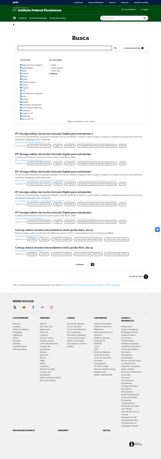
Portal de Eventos (58, 18)
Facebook (33, 307)
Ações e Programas (129, 329)
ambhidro (63, 430)
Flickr (42, 307)
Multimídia (26, 116)
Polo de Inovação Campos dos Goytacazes (47, 372)
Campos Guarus (47, 341)
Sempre (54, 74)
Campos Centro (47, 338)
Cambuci (44, 335)
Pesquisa (17, 341)
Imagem (25, 88)
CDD (96, 349)
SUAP (96, 346)
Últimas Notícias (20, 349)
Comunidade (100, 318)
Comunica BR (78, 2)
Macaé (43, 358)
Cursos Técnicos (74, 326)
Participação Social (129, 332)
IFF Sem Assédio (101, 366)
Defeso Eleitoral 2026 (103, 375)
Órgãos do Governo (141, 2)
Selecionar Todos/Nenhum (32, 65)
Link (23, 91)
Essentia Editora (20, 346)
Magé (42, 360)
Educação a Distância (76, 335)
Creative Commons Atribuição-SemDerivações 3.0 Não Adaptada (91, 285)
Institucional (126, 326)
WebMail (98, 343)
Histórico (17, 324)
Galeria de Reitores (21, 329)
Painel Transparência (130, 395)
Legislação (125, 2)
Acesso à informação (95, 2)
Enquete (25, 102)
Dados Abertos (127, 369)
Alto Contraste (130, 9)
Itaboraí (43, 352)
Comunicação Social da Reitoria (30, 142)
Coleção (25, 74)
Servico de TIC (28, 119)
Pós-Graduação (74, 332)
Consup (44, 239)
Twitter (15, 307)
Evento (24, 79)
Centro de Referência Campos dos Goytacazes (49, 346)
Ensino (16, 338)
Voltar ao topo (135, 276)
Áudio (24, 71)
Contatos (22, 18)
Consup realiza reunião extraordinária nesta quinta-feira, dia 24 (54, 230)
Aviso (24, 96)
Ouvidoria (98, 360)
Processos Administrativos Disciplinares (128, 380)
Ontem (53, 65)
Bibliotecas (99, 329)
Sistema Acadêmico (102, 326)
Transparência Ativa (129, 420)
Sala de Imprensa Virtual (104, 369)
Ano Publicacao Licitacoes (32, 93)
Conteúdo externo (29, 82)
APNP (122, 146)
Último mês (55, 71)
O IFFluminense (20, 318)
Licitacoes (26, 110)
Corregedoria (100, 363)
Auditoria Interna (128, 335)
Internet (70, 146)
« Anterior (79, 264)
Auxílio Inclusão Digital (39, 146)
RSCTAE (106, 430)
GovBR (16, 2)
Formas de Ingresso (75, 324)
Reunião (32, 239)
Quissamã (44, 366)
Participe (112, 2)
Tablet (58, 146)
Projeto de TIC (27, 113)
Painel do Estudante (102, 324)
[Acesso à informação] (136, 444)
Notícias (25, 99)
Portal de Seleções (38, 18)
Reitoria (43, 324)
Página (24, 76)
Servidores (126, 352)
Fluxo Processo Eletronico (32, 108)
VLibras (145, 9)
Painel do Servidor (102, 338)
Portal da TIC (99, 341)
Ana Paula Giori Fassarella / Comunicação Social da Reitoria (41, 180)
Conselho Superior (62, 239)
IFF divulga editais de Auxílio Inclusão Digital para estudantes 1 (54, 133)
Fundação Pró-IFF (129, 417)
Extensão (17, 343)
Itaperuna (44, 355)
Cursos (71, 318)
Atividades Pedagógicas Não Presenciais (97, 146)
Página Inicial (14, 24)
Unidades (45, 318)
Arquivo (25, 85)
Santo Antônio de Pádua (50, 378)
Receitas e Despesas (130, 343)
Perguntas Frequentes (130, 366)
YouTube (24, 307)
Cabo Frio (44, 332)
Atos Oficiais (126, 409)
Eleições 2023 (100, 372)
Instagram (52, 307)
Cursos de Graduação (76, 329)
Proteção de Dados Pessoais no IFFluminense (129, 389)
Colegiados (18, 332)
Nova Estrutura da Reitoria (88, 239)
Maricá (43, 363)
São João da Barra (48, 380)
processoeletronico (24, 430)
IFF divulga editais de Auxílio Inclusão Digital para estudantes (53, 154)
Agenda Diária (27, 68)
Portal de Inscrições (102, 358)
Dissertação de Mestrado (31, 105)
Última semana (57, 68)
